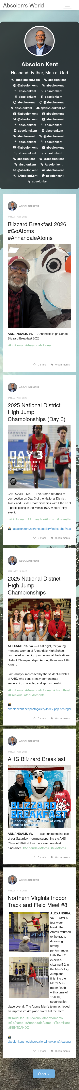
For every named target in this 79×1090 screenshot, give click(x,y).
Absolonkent (54, 164)
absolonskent (27, 130)
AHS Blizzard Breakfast (36, 759)
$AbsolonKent (27, 176)
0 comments (62, 364)
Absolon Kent (39, 64)
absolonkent (57, 80)
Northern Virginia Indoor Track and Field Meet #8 (37, 900)
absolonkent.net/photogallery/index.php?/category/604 (43, 1041)
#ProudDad (16, 1017)
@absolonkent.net (53, 108)
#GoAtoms (15, 345)
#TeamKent (65, 519)
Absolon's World (23, 5)
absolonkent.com (28, 80)
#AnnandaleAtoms (38, 345)
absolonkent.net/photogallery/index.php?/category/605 (43, 709)
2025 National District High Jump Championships (34, 585)
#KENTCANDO (18, 1027)
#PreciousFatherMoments (26, 694)
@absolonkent (27, 85)
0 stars (41, 364)
